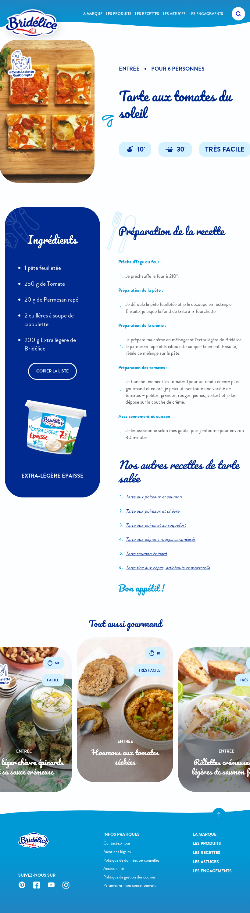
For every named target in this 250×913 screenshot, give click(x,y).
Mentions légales (117, 852)
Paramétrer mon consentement (129, 885)
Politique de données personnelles (131, 860)
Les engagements (206, 13)
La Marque (91, 13)
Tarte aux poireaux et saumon (154, 496)
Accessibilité (113, 868)
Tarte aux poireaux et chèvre (152, 511)
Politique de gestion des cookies (129, 877)
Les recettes (147, 13)
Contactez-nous (116, 843)
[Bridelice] (21, 14)
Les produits (118, 13)
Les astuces (174, 13)
